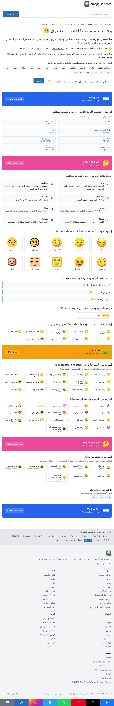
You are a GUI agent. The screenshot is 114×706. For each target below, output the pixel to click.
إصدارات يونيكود (48, 630)
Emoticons (49, 150)
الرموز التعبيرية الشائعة (45, 634)
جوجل (108, 622)
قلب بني (16, 412)
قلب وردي (59, 406)
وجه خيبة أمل (36, 420)
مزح (108, 497)
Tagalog (58, 540)
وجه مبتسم (81, 476)
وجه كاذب (81, 331)
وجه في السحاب (38, 390)
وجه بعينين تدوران (103, 332)
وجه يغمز (104, 476)
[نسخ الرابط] (21, 702)
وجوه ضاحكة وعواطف (102, 595)
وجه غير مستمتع (35, 331)
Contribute (106, 658)
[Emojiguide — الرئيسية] (108, 553)
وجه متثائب (15, 406)
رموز (109, 587)
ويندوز (108, 630)
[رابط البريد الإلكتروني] (7, 702)
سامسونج (107, 638)
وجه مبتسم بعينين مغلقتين (13, 467)
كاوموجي (51, 642)
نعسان (105, 406)
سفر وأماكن (106, 591)
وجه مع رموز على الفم (14, 420)
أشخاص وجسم (105, 575)
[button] (85, 122)
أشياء (109, 583)
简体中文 (16, 536)
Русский (26, 536)
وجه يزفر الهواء (57, 374)
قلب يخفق (103, 427)
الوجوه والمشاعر (86, 24)
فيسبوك (108, 626)
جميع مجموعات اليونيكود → (100, 607)
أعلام (109, 579)
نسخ (39, 81)
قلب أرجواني (80, 412)
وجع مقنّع (38, 412)
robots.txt (6, 694)
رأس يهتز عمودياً (82, 382)
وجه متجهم (59, 339)
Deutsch (85, 536)
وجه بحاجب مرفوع (59, 332)
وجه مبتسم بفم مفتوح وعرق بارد (57, 429)
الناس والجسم (49, 575)
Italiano (64, 536)
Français (74, 536)
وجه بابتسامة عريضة (80, 467)
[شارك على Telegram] (50, 702)
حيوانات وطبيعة (105, 599)
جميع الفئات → (49, 607)
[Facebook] (109, 564)
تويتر (109, 634)
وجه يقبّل (82, 420)
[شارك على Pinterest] (78, 702)
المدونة (52, 638)
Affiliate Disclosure (103, 670)
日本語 (107, 540)
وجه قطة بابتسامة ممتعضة (104, 468)
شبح (106, 412)
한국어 (97, 540)
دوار (40, 406)
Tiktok (108, 647)
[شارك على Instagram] (36, 702)
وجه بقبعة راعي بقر (57, 413)
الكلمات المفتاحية (48, 622)
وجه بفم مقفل (35, 339)
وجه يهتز (104, 382)
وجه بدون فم (102, 339)
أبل (110, 618)
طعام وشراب (105, 603)
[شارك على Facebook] (107, 702)
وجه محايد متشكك (68, 24)
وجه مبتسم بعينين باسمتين (35, 467)
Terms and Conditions (101, 662)
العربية (88, 540)
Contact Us (106, 678)
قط (94, 497)
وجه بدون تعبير (79, 339)
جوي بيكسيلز (106, 642)
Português (38, 536)
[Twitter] (103, 564)
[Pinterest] (98, 564)
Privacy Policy (105, 666)
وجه (101, 497)
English (106, 536)
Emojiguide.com (104, 24)
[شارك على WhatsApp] (64, 702)
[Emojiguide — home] (97, 4)
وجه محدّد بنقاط (13, 374)
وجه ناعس (81, 427)
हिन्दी (80, 540)
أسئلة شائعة (50, 647)
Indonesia (70, 540)
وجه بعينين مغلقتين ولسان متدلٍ (57, 477)
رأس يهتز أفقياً (102, 374)
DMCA (108, 674)
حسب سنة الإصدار (47, 626)
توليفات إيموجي (49, 618)
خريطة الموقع (17, 694)
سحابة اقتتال (59, 420)
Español (96, 536)
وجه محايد (15, 331)
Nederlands (52, 536)
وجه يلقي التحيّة (101, 420)
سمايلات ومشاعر (48, 595)
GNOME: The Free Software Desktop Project (91, 682)
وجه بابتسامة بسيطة (58, 467)
